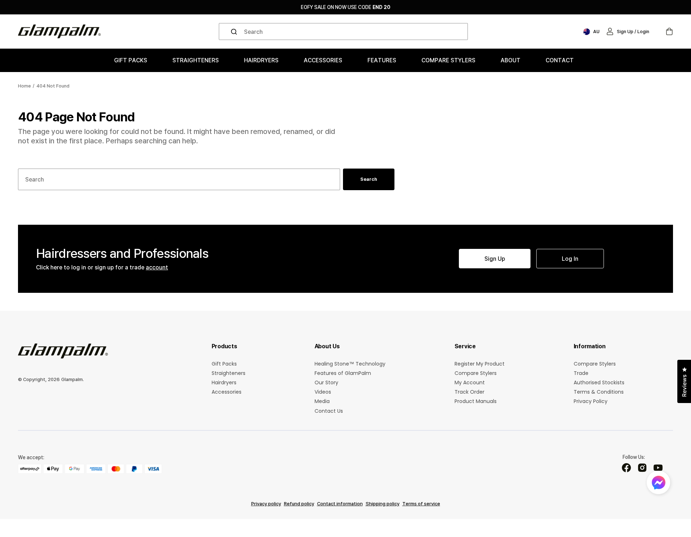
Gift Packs (224, 364)
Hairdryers (224, 382)
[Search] (235, 32)
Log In (570, 259)
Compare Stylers (476, 373)
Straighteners (228, 373)
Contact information (340, 503)
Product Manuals (476, 401)
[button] (628, 32)
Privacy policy (266, 503)
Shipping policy (382, 503)
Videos (323, 391)
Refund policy (299, 503)
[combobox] (343, 31)
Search (368, 179)
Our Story (326, 382)
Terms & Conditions (599, 391)
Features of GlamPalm (343, 373)
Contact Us (329, 411)
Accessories (226, 391)
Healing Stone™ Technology (350, 364)
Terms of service (421, 503)
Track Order (469, 391)
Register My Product (480, 364)
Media (322, 401)
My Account (470, 382)
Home (24, 86)
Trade (581, 373)
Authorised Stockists (599, 382)
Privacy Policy (591, 401)
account (157, 267)
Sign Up (494, 259)
